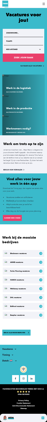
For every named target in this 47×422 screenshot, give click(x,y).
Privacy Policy (23, 400)
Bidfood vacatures (17, 306)
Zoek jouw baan (23, 57)
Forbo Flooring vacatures (20, 271)
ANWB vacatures (16, 262)
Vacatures (7, 349)
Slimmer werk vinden (12, 218)
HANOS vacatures (17, 280)
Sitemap (23, 408)
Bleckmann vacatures (18, 253)
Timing (6, 354)
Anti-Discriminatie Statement (23, 406)
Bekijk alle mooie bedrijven (14, 333)
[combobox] (23, 41)
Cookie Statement (23, 403)
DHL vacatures (15, 297)
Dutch (5, 360)
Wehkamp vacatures (18, 289)
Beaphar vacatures (17, 315)
